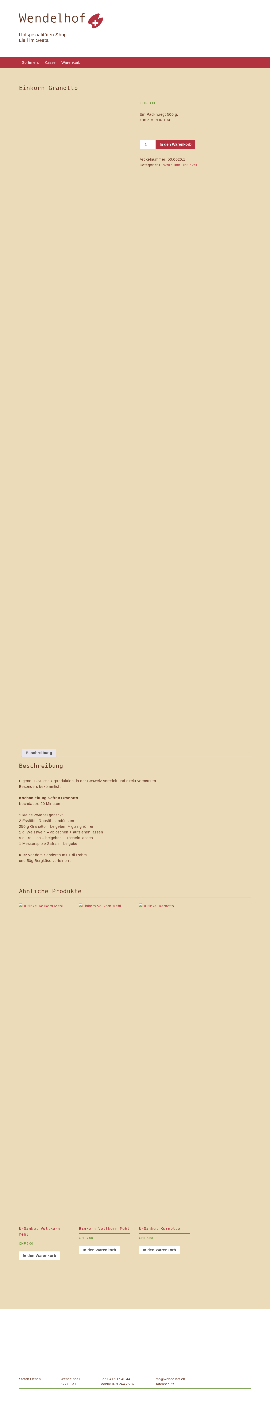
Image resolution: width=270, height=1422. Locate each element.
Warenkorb (71, 62)
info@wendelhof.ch (169, 1379)
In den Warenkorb (176, 144)
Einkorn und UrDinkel (178, 165)
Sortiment (30, 62)
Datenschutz (164, 1384)
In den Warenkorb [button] (39, 1256)
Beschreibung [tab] (39, 753)
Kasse (50, 62)
